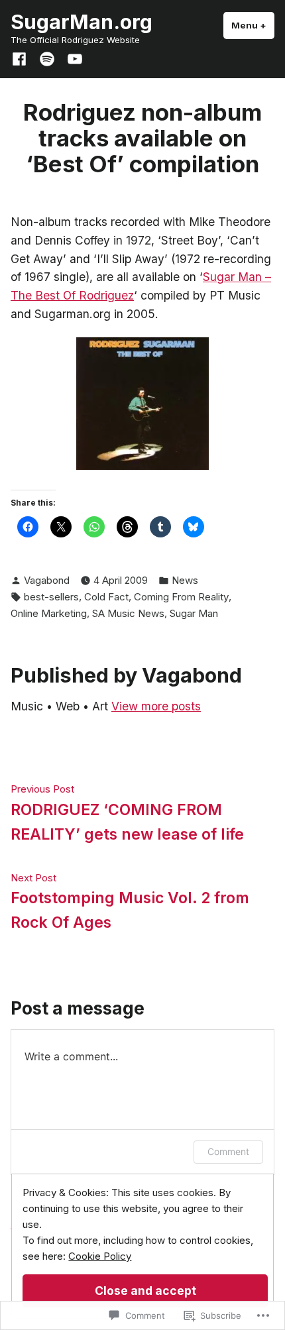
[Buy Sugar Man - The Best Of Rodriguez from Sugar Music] (142, 403)
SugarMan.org (81, 22)
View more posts (156, 706)
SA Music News (128, 613)
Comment (228, 1151)
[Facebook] (22, 57)
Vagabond (47, 580)
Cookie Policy (99, 1256)
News (185, 580)
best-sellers (51, 596)
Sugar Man (194, 613)
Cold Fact (106, 596)
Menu (252, 25)
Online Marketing (49, 613)
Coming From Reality (181, 596)
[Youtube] (72, 57)
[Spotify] (47, 57)
